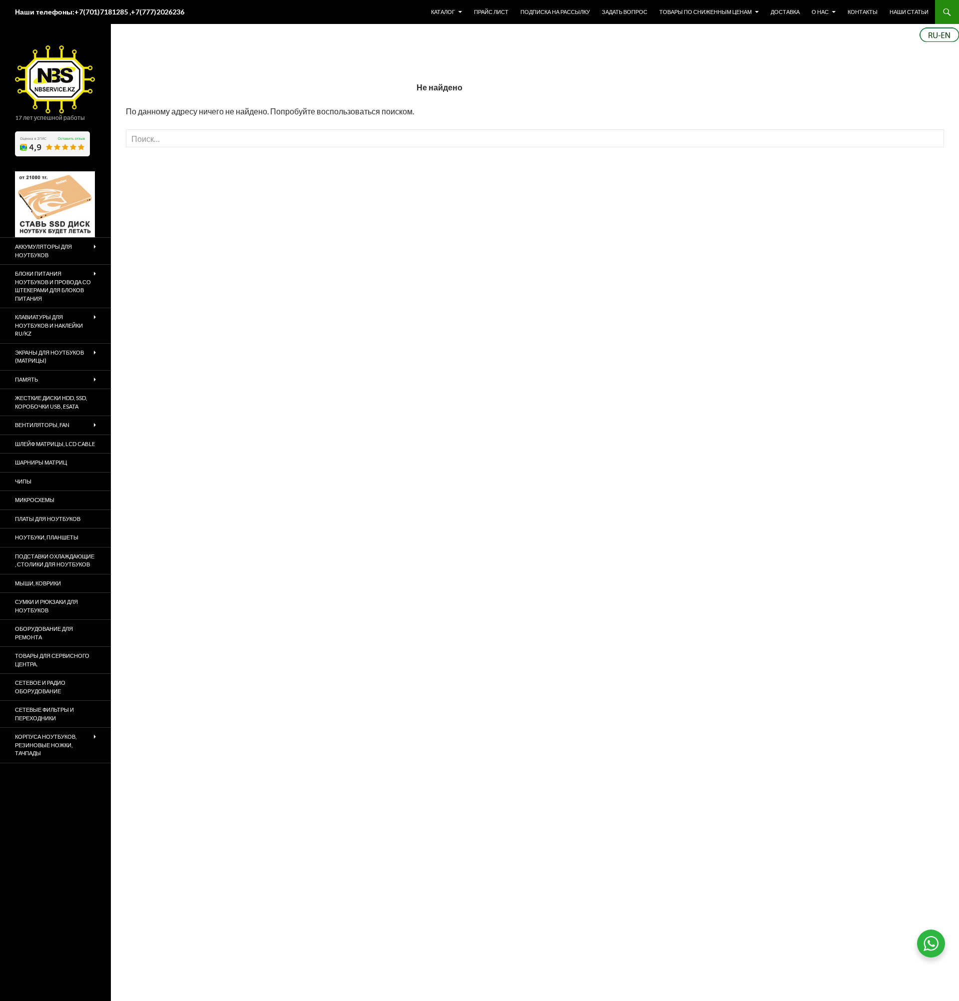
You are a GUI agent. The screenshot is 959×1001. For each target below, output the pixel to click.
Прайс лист (491, 11)
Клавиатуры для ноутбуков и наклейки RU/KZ (49, 325)
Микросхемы (34, 500)
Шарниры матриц (41, 462)
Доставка (785, 11)
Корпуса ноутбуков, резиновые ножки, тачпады (45, 744)
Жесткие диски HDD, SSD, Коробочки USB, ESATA (51, 402)
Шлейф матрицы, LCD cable (55, 444)
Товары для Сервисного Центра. (52, 659)
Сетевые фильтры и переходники (44, 713)
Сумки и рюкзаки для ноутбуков (46, 605)
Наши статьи (909, 11)
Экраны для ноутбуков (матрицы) (49, 356)
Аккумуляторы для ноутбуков (43, 250)
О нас (820, 11)
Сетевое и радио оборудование (40, 686)
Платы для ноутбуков (47, 518)
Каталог (443, 11)
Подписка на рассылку (555, 11)
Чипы (23, 481)
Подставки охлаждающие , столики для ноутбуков (54, 560)
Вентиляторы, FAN (42, 425)
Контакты (863, 11)
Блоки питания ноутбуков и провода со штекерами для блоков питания (53, 286)
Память (26, 379)
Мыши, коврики (38, 583)
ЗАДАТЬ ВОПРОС (624, 11)
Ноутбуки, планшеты (46, 537)
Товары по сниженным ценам (705, 11)
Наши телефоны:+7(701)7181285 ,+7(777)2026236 (99, 11)
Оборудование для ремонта (44, 632)
